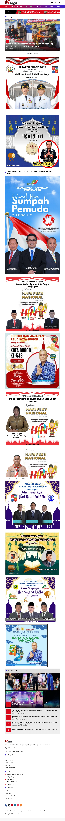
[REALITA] (11, 2)
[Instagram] (18, 805)
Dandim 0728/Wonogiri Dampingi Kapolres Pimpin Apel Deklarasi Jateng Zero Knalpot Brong (30, 45)
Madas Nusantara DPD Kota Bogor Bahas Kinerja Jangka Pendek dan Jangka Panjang (34, 717)
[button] (52, 2)
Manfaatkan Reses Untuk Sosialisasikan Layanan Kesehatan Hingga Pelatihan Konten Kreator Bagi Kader (31, 12)
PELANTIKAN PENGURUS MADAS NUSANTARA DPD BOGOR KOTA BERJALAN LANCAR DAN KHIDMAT (34, 711)
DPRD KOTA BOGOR (12, 782)
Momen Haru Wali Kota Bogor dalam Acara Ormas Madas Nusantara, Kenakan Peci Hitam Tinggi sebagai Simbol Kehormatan (35, 723)
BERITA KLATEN (9, 765)
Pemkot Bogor (10, 784)
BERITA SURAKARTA (10, 768)
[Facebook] (6, 805)
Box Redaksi (8, 791)
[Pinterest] (12, 805)
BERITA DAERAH (9, 760)
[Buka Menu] (56, 2)
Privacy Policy (8, 798)
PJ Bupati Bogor (11, 777)
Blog (7, 41)
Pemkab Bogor (11, 779)
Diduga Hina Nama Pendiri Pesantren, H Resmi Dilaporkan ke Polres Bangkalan (34, 729)
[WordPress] (15, 805)
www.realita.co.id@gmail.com (16, 751)
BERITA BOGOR (9, 763)
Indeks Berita (8, 793)
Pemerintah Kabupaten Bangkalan (16, 774)
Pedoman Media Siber (11, 796)
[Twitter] (9, 805)
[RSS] (21, 805)
